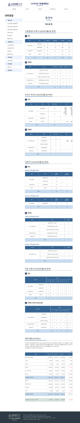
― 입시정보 (8, 64)
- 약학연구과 (8, 51)
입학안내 (40, 9)
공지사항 (65, 9)
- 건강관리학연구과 (9, 48)
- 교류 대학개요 (9, 60)
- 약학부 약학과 (9, 32)
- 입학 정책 (8, 67)
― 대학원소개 (9, 42)
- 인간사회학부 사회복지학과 (11, 26)
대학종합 (14, 9)
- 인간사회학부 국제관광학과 (11, 23)
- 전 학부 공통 (8, 35)
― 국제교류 (8, 57)
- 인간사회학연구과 (9, 45)
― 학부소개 (8, 20)
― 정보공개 (8, 70)
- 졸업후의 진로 (9, 38)
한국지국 (27, 9)
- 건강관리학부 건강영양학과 (11, 29)
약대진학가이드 (53, 9)
